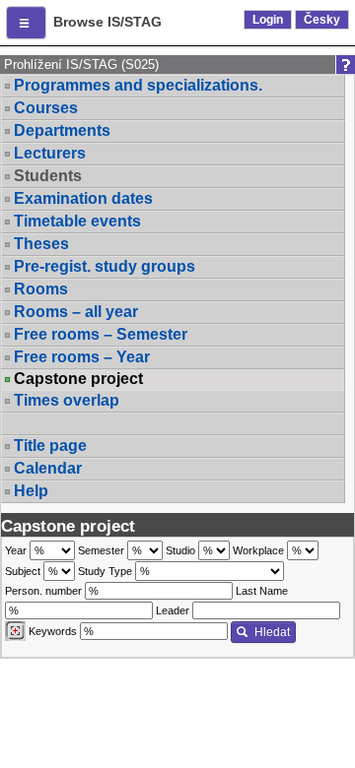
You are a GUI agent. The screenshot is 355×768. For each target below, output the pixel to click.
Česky (322, 20)
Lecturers (50, 153)
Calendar (48, 468)
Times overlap (66, 400)
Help (31, 490)
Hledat (272, 632)
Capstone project (78, 379)
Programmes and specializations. (138, 85)
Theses (41, 243)
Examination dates (83, 198)
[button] (26, 22)
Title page (50, 445)
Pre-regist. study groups (104, 266)
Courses (46, 107)
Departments (62, 130)
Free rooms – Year (82, 357)
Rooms (41, 289)
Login (267, 20)
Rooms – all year (76, 311)
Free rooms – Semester (100, 334)
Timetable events (77, 221)
